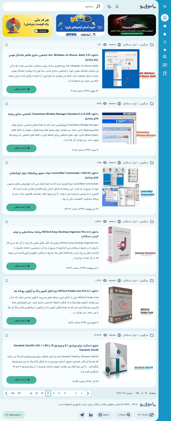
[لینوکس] (164, 42)
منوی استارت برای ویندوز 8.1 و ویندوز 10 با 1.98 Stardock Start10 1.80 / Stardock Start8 (56, 348)
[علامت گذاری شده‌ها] (164, 73)
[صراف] (27, 25)
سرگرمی (144, 45)
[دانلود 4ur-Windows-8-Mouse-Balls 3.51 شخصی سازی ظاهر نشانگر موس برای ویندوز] (129, 73)
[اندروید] (164, 50)
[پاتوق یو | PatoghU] (148, 6)
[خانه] (165, 18)
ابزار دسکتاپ (130, 45)
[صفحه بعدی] (6, 393)
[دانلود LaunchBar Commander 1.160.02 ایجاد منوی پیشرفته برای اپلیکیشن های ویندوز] (129, 191)
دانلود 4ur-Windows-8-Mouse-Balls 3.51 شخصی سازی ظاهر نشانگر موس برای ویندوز (54, 57)
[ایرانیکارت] (80, 25)
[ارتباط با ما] (165, 65)
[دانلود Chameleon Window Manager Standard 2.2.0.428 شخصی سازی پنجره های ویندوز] (129, 132)
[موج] (132, 25)
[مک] (164, 34)
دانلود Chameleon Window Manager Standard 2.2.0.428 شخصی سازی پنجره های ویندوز (53, 116)
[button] (82, 393)
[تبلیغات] (164, 56)
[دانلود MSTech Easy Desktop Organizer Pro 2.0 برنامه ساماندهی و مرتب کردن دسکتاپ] (129, 250)
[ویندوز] (164, 26)
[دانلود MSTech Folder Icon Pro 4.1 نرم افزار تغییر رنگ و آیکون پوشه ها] (129, 306)
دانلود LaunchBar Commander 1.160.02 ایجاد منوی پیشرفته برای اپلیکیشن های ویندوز (54, 175)
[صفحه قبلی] (88, 393)
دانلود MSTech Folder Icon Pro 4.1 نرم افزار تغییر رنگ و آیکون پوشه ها (56, 291)
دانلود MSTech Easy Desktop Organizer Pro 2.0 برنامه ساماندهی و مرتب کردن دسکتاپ (56, 234)
